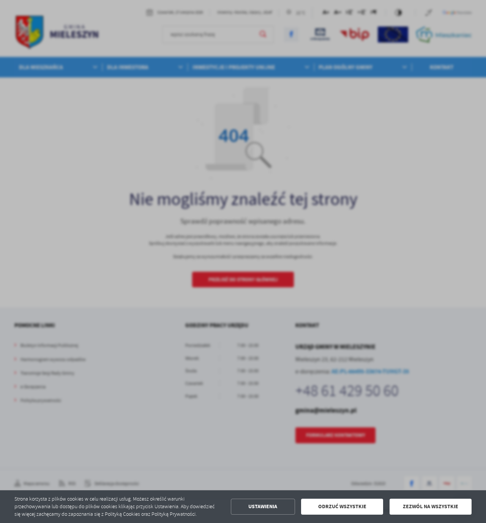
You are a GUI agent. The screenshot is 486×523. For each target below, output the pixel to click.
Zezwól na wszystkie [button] (430, 506)
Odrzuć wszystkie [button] (342, 506)
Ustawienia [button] (262, 506)
